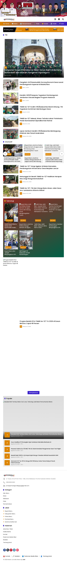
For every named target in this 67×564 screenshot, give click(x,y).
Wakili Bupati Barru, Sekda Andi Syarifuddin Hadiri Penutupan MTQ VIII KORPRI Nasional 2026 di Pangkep (12, 159)
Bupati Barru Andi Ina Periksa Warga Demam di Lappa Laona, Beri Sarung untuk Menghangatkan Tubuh (30, 29)
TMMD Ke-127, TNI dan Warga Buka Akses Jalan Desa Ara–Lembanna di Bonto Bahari (40, 189)
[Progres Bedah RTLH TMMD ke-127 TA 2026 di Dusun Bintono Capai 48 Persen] (10, 324)
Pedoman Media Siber (9, 537)
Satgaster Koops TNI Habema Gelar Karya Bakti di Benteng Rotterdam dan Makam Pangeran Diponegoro (33, 71)
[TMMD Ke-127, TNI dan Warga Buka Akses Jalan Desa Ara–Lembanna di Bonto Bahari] (10, 191)
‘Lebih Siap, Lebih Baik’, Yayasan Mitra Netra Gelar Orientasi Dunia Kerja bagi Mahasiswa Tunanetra (53, 159)
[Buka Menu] (59, 19)
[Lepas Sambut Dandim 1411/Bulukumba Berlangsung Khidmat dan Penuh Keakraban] (10, 134)
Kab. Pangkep (7, 154)
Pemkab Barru (9, 519)
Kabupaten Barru (10, 514)
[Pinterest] (11, 550)
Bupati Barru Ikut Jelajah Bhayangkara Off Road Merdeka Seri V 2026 (11, 252)
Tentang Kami (7, 542)
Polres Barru (8, 516)
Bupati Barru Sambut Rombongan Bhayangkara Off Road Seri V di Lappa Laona (55, 225)
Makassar (48, 154)
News (4, 496)
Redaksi (5, 540)
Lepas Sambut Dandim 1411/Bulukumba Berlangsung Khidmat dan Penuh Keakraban (40, 132)
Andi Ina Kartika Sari (11, 522)
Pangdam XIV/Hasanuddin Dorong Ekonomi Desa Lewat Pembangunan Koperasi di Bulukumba (41, 83)
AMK (24, 559)
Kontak (5, 534)
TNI (5, 67)
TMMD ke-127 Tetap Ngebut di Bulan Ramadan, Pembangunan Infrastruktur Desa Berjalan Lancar (39, 167)
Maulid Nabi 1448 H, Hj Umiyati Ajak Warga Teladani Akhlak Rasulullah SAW (34, 455)
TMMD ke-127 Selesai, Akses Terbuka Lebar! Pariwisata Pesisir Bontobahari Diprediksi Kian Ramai (41, 119)
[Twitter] (7, 550)
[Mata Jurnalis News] (12, 19)
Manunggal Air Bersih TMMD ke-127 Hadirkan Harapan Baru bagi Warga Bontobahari (41, 177)
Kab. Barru (27, 154)
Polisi (4, 501)
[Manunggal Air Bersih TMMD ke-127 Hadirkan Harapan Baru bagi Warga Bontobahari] (10, 179)
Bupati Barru (8, 511)
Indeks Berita (7, 532)
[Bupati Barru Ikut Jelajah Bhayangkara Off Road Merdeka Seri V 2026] (11, 239)
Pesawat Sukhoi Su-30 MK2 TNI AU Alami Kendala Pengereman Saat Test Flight (36, 449)
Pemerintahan (7, 504)
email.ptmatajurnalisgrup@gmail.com (17, 486)
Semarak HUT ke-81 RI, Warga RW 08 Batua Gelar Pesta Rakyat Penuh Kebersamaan (33, 462)
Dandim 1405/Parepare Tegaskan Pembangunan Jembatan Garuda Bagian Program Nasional (39, 96)
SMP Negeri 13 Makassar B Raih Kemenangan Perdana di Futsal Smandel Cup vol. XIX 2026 (26, 252)
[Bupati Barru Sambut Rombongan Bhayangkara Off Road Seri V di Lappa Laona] (55, 212)
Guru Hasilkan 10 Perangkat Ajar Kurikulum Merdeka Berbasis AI (31, 442)
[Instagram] (17, 550)
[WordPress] (14, 550)
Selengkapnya (33, 392)
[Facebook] (4, 550)
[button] (55, 19)
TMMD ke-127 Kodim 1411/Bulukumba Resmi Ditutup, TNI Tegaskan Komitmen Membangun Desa (41, 108)
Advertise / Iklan (8, 529)
